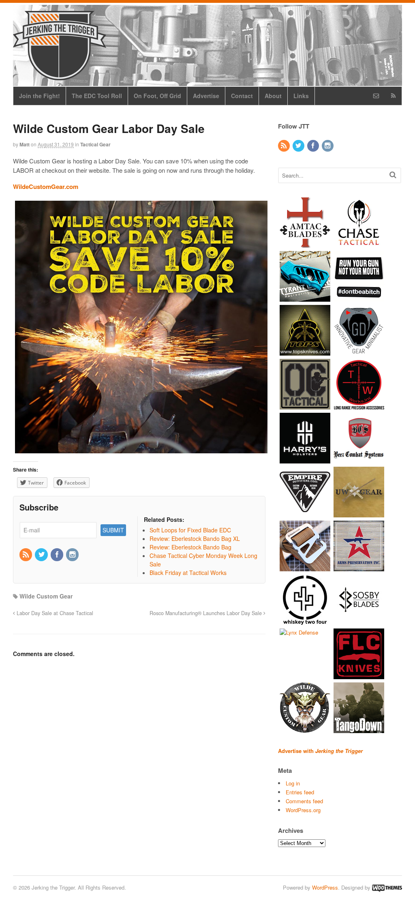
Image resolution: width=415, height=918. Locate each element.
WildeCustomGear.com (45, 186)
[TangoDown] (359, 729)
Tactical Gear (95, 144)
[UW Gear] (359, 513)
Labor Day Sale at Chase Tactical (54, 613)
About (273, 96)
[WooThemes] (387, 887)
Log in (293, 783)
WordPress (325, 887)
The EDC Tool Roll (97, 96)
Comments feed (304, 801)
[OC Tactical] (305, 405)
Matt (24, 144)
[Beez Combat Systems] (359, 459)
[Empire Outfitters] (305, 513)
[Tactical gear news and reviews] (59, 76)
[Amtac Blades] (305, 243)
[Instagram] (73, 555)
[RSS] (26, 555)
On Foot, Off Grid (157, 96)
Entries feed (300, 792)
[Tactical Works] (359, 405)
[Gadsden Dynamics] (359, 351)
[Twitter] (42, 555)
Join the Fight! (39, 96)
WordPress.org (303, 810)
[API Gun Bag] (359, 567)
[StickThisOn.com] (359, 297)
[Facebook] (57, 555)
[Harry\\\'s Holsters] (305, 459)
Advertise (206, 96)
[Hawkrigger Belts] (305, 567)
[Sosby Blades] (359, 621)
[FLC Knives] (359, 675)
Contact (242, 96)
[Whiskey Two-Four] (305, 621)
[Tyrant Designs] (305, 297)
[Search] (392, 174)
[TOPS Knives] (305, 351)
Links (301, 96)
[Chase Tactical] (359, 243)
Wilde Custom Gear (46, 596)
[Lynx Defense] (299, 632)
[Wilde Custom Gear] (305, 729)
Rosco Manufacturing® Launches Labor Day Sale (206, 613)
